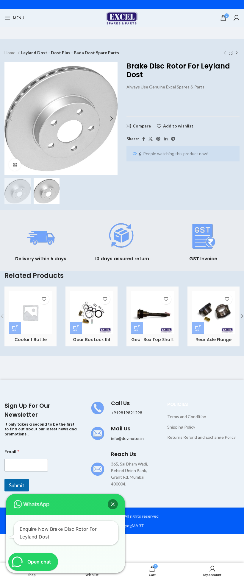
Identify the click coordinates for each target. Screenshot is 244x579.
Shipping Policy (181, 426)
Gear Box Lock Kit (91, 340)
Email (11, 451)
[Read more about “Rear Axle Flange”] (198, 328)
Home (10, 52)
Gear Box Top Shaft (152, 340)
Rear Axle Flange (213, 340)
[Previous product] (225, 53)
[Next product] (237, 53)
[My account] (237, 18)
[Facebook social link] (143, 139)
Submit (16, 485)
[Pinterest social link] (158, 139)
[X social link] (150, 139)
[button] (113, 504)
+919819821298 (126, 412)
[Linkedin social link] (165, 139)
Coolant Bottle (31, 340)
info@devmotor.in (127, 438)
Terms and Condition (186, 416)
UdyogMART (132, 525)
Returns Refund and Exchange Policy (201, 437)
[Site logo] (122, 17)
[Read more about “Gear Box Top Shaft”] (137, 328)
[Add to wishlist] (44, 299)
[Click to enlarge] (15, 165)
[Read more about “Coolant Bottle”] (15, 328)
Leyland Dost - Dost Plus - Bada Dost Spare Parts (70, 52)
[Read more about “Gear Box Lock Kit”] (76, 328)
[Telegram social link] (173, 139)
